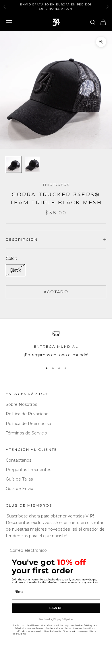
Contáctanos (18, 460)
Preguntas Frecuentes (28, 469)
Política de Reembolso (28, 423)
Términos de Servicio (26, 433)
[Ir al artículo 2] (32, 164)
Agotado (56, 291)
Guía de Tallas (19, 479)
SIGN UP (55, 608)
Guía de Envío (19, 488)
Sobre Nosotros (21, 404)
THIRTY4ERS (56, 185)
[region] (56, 344)
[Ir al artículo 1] (14, 164)
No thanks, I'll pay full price (55, 619)
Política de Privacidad (27, 413)
